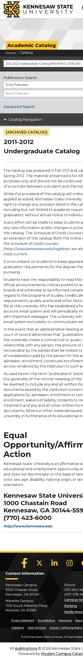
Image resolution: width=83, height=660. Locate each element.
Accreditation (46, 620)
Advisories (65, 620)
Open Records (37, 627)
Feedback (18, 627)
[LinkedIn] (54, 563)
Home (11, 53)
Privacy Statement (22, 620)
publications (26, 648)
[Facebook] (24, 563)
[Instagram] (69, 563)
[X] (39, 563)
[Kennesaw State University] (36, 9)
